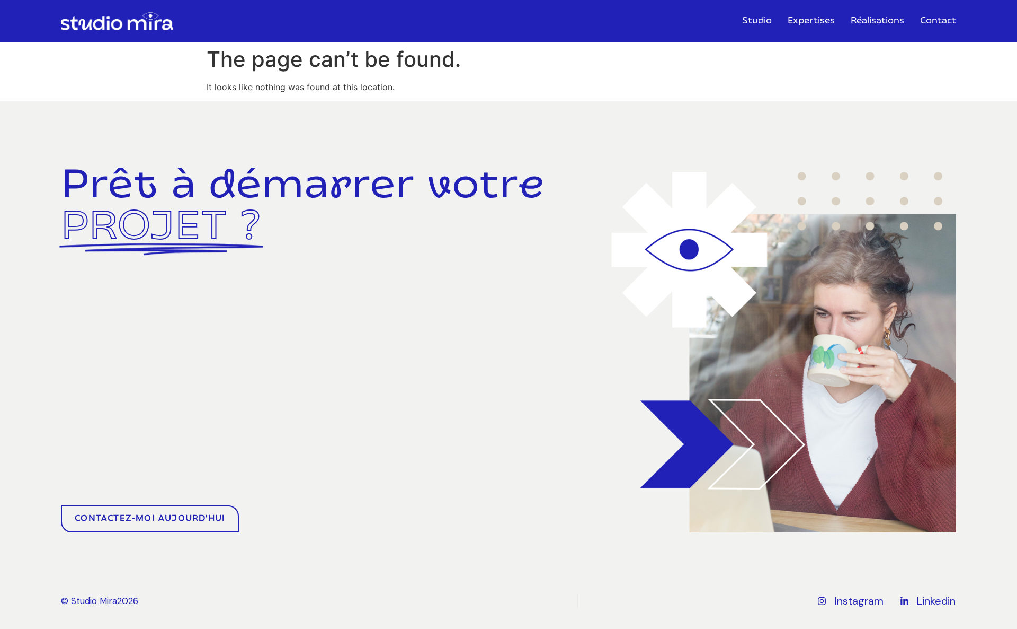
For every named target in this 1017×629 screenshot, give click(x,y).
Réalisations (877, 21)
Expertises (811, 21)
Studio (757, 21)
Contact (938, 21)
